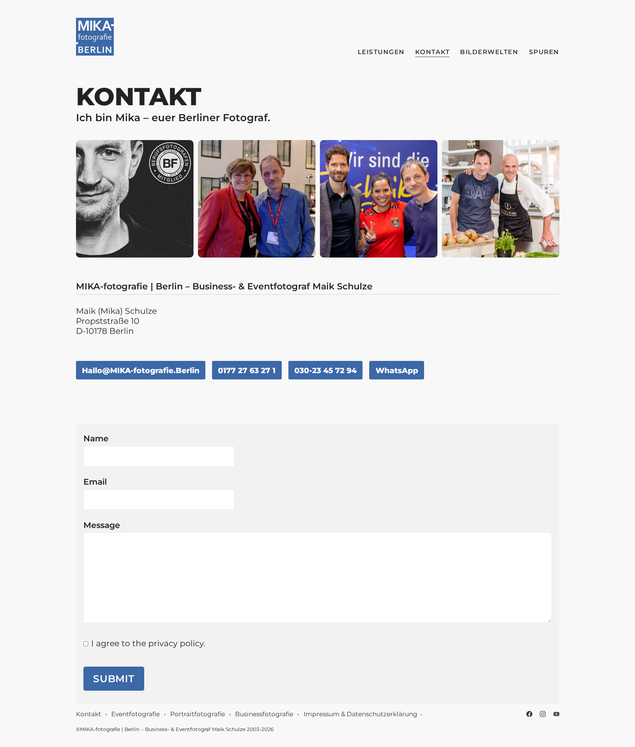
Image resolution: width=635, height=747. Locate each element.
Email (95, 482)
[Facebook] (529, 714)
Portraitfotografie (197, 714)
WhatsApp (397, 370)
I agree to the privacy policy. (148, 643)
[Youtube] (556, 714)
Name (96, 439)
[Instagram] (543, 714)
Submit (113, 679)
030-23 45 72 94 (325, 370)
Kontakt (432, 52)
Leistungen (381, 52)
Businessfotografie (264, 714)
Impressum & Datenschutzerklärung (360, 714)
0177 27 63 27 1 (246, 370)
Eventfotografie (135, 714)
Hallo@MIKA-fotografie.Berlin (140, 370)
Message (101, 525)
